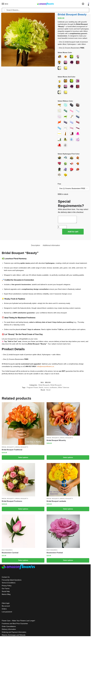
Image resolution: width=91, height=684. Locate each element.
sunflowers (53, 387)
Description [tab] (35, 245)
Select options (23, 457)
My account (6, 606)
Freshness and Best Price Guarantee (15, 623)
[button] (88, 4)
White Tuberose (63, 387)
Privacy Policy (6, 585)
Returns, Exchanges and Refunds (13, 635)
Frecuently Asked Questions (11, 580)
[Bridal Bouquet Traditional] (23, 423)
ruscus (46, 387)
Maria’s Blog (6, 594)
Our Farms (5, 588)
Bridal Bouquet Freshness (12, 501)
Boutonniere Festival (55, 553)
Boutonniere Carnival (10, 553)
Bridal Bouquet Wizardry (56, 440)
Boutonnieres (7, 550)
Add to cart (73, 232)
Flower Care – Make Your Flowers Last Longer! (18, 621)
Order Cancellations (9, 626)
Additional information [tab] (51, 245)
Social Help (6, 591)
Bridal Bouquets (44, 385)
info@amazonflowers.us (45, 366)
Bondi (48, 390)
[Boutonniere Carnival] (23, 531)
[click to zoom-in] (28, 39)
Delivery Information (9, 629)
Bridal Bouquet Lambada (56, 501)
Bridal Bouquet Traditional (12, 450)
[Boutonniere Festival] (68, 531)
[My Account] (83, 3)
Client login (6, 603)
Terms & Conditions (8, 583)
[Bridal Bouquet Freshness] (23, 479)
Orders (4, 609)
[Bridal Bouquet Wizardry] (68, 419)
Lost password (7, 612)
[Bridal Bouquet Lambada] (68, 479)
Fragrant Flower (32, 387)
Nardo (41, 387)
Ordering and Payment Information (14, 632)
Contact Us (6, 577)
